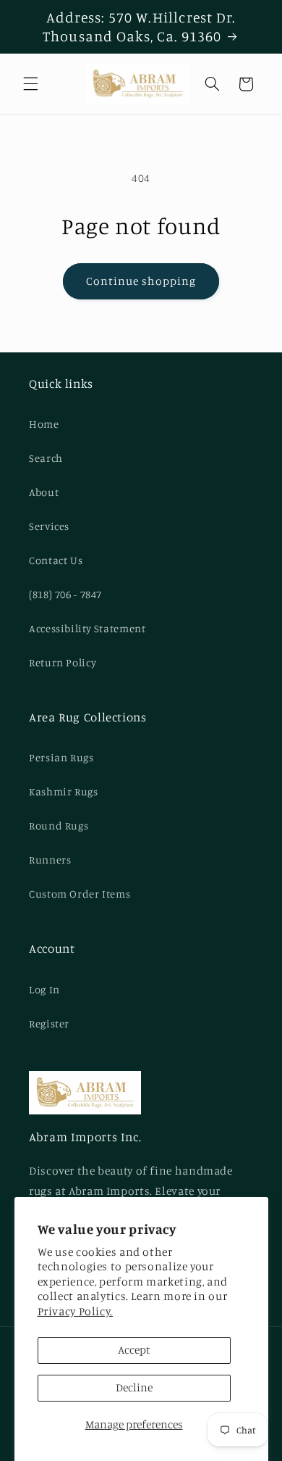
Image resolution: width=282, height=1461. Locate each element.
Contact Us (55, 560)
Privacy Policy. (75, 1311)
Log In (44, 989)
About (44, 492)
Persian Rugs (61, 757)
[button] (30, 84)
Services (49, 526)
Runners (50, 859)
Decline (134, 1387)
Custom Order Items (79, 893)
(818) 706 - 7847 (65, 594)
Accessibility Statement (87, 628)
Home (44, 424)
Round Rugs (58, 825)
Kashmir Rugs (63, 791)
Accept (134, 1350)
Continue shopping (141, 281)
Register (49, 1023)
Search (46, 458)
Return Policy (62, 662)
